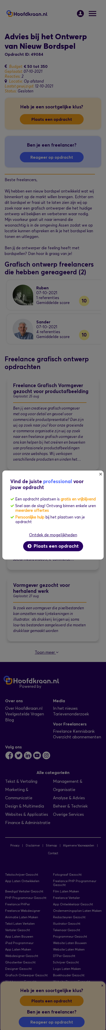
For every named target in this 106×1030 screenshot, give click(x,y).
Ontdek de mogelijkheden (53, 534)
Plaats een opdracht (55, 546)
